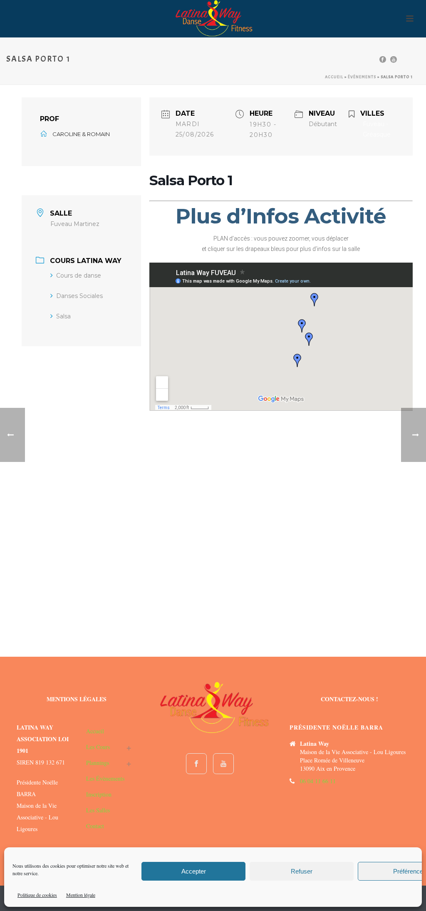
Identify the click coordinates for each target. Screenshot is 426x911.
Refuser (301, 871)
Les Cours (98, 747)
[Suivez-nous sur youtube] (223, 763)
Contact (95, 826)
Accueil (334, 76)
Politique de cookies (37, 894)
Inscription (98, 794)
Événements (362, 76)
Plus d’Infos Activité (281, 216)
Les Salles (98, 810)
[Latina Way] (213, 18)
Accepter (193, 871)
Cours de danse (78, 275)
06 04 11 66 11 (318, 781)
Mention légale (80, 894)
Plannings (97, 763)
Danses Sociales (79, 296)
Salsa (63, 316)
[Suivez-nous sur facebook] (196, 763)
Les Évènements (105, 778)
